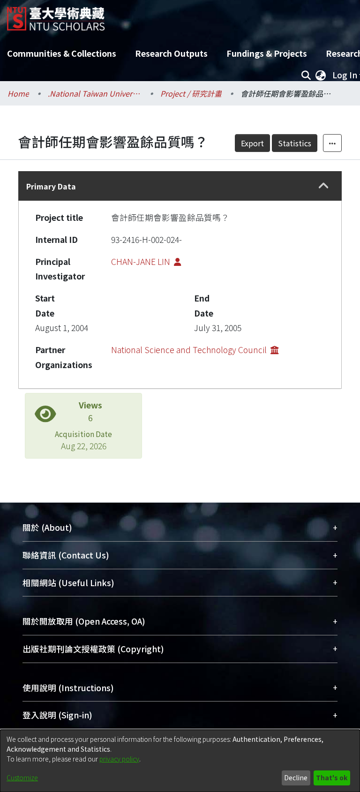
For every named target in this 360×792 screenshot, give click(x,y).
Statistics (294, 143)
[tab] (180, 186)
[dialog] (180, 761)
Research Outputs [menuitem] (171, 53)
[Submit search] (306, 75)
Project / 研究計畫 (191, 93)
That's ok (331, 777)
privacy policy (119, 758)
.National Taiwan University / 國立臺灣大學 (95, 93)
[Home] (56, 15)
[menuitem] (320, 75)
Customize (22, 777)
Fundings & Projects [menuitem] (266, 53)
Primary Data (51, 186)
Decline (296, 777)
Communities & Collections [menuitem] (61, 53)
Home (18, 93)
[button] (323, 186)
